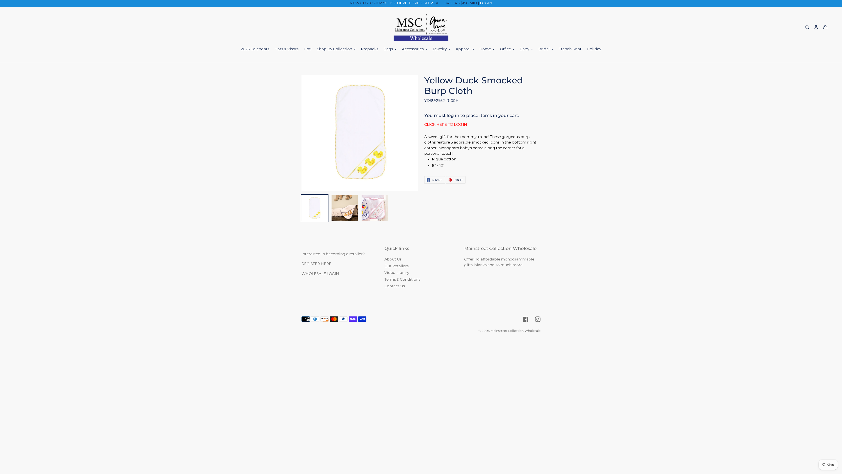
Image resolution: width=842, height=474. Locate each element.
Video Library (396, 272)
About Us (392, 259)
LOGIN (486, 3)
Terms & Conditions (402, 279)
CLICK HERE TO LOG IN (445, 124)
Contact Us (394, 286)
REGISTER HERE (316, 264)
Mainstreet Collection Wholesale (516, 331)
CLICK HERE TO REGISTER (409, 3)
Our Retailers (396, 266)
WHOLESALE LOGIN (320, 273)
